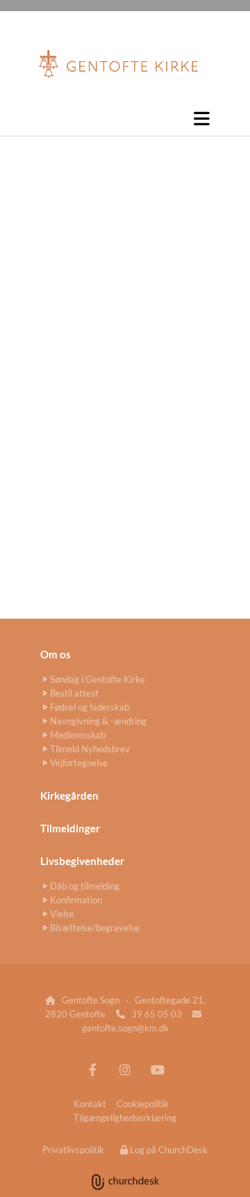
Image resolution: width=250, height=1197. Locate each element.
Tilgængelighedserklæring (125, 1117)
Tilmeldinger (70, 828)
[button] (125, 118)
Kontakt (90, 1103)
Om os (55, 654)
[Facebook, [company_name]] (93, 1069)
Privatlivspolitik (73, 1149)
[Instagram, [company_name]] (125, 1069)
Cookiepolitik (143, 1103)
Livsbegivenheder (82, 861)
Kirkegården (69, 795)
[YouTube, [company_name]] (158, 1069)
